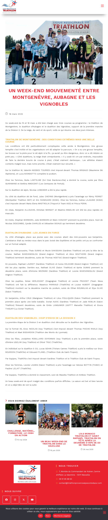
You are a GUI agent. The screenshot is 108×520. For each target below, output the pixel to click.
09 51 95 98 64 (65, 479)
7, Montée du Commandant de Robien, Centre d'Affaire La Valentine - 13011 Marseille (78, 473)
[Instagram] (15, 499)
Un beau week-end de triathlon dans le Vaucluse (54, 443)
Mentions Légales (62, 516)
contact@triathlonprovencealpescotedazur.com (80, 483)
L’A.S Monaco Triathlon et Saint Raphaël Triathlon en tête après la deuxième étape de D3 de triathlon (87, 439)
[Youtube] (32, 499)
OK (40, 516)
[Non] (104, 512)
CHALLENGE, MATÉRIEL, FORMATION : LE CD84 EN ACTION (21, 433)
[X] (23, 499)
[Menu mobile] (102, 5)
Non (48, 516)
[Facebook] (6, 499)
